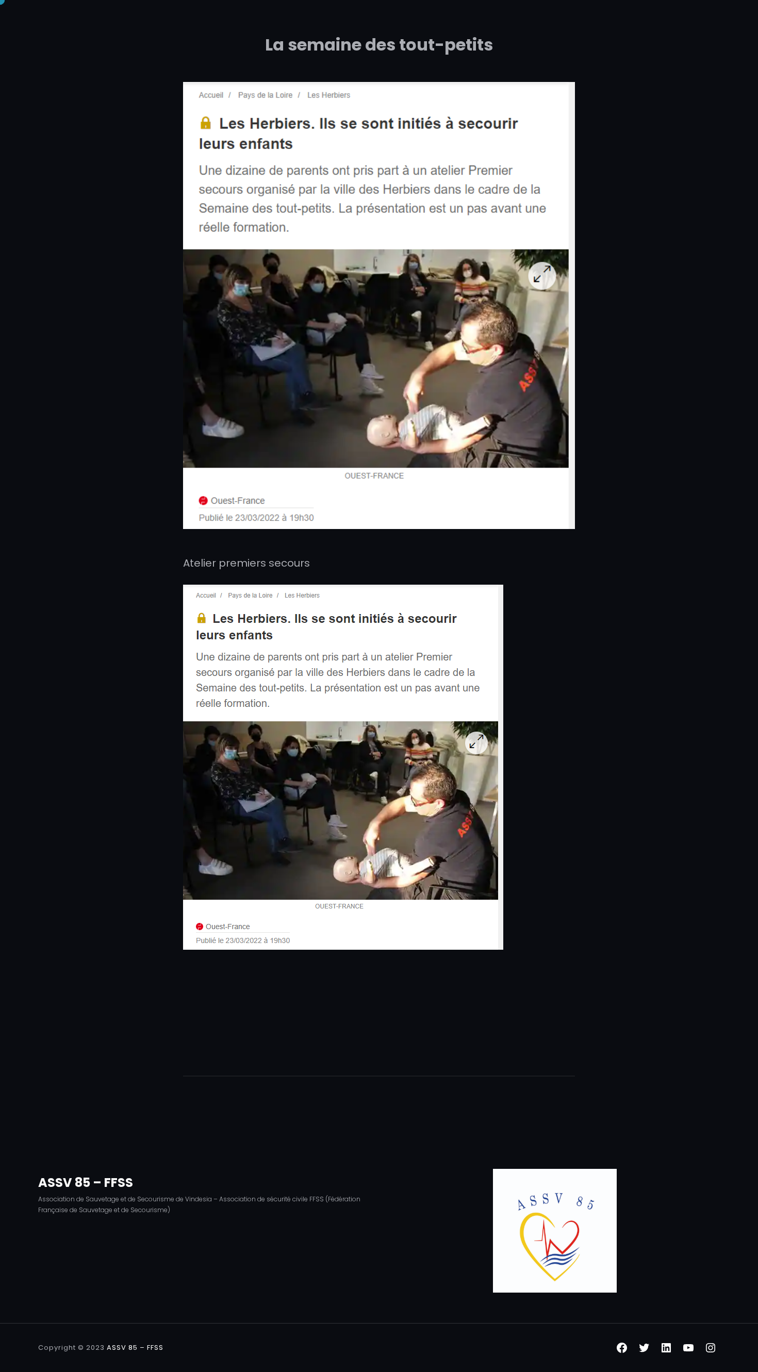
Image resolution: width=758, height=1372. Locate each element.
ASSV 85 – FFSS (85, 1182)
